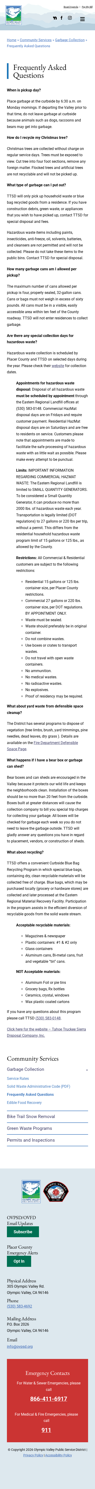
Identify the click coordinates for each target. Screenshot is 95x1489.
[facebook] (61, 18)
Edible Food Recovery (24, 1102)
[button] (23, 1231)
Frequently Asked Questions (30, 1094)
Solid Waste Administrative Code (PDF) (38, 1086)
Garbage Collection (70, 40)
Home (11, 40)
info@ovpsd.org (20, 1346)
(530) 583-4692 (19, 1306)
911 (46, 1430)
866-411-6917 (48, 1399)
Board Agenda (71, 7)
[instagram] (70, 18)
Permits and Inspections (31, 1140)
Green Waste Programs (29, 1128)
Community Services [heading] (33, 1058)
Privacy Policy (33, 1455)
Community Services (36, 40)
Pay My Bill (87, 7)
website (58, 366)
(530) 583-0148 (48, 1018)
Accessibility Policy (58, 1455)
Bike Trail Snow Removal (31, 1116)
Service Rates (18, 1078)
